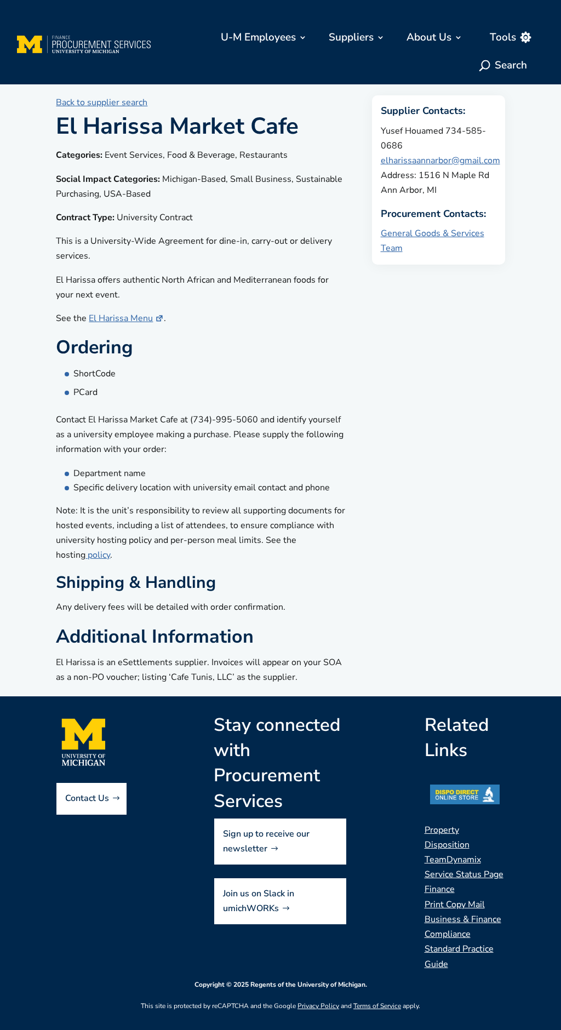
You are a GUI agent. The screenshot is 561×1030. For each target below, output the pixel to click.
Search (511, 65)
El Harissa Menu (121, 318)
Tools (503, 37)
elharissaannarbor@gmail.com (440, 160)
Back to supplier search (101, 102)
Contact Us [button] (87, 798)
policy (97, 555)
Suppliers (351, 37)
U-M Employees (258, 37)
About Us (429, 37)
